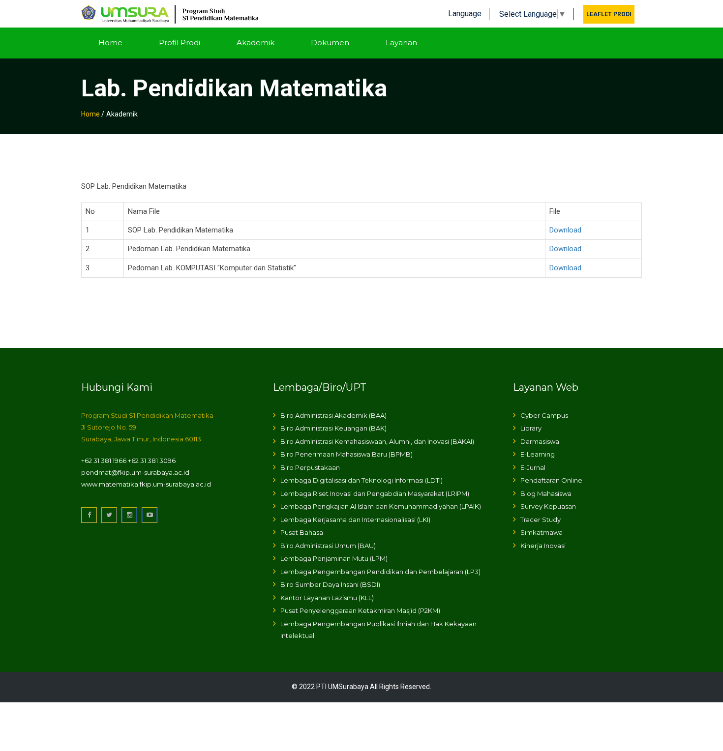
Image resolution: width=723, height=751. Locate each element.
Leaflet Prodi (609, 14)
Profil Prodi (179, 42)
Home (110, 42)
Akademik (255, 42)
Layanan (401, 42)
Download (565, 230)
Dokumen (330, 42)
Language (465, 13)
